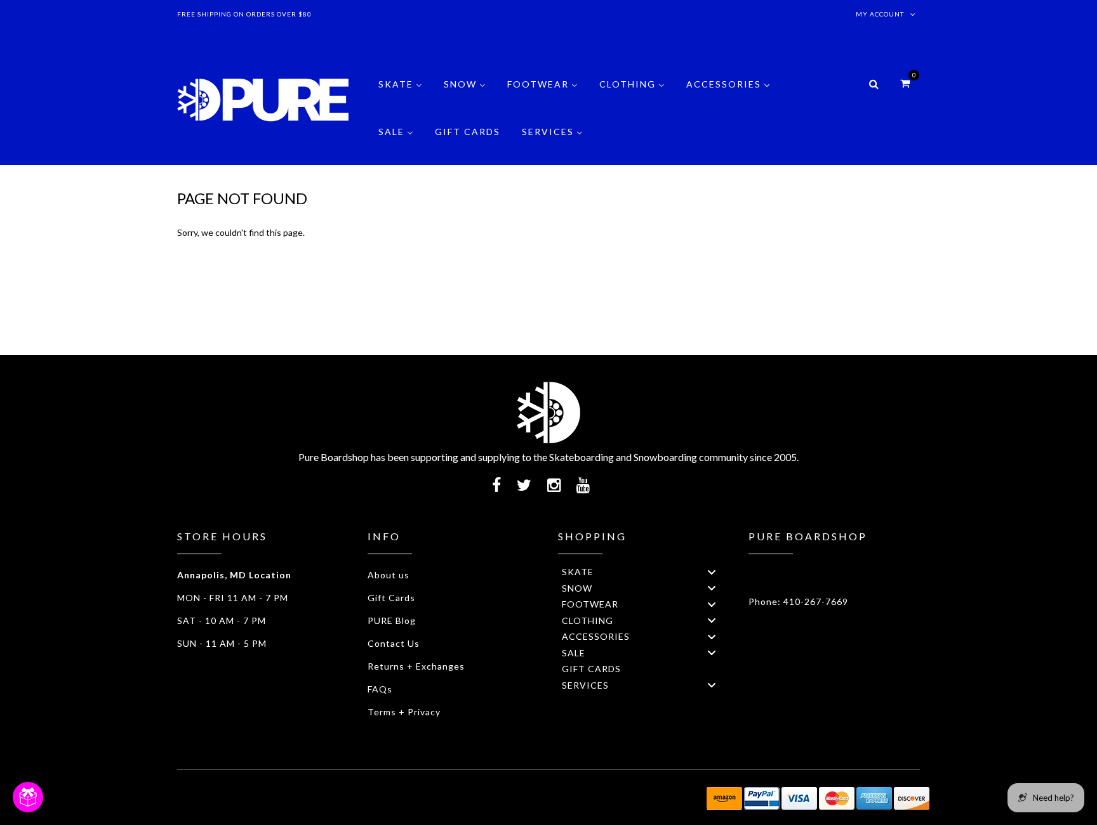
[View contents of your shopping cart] (905, 83)
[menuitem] (400, 93)
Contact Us (394, 643)
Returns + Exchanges (416, 666)
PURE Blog (392, 620)
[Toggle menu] (711, 571)
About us (388, 574)
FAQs (380, 689)
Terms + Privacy (404, 711)
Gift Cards (391, 597)
